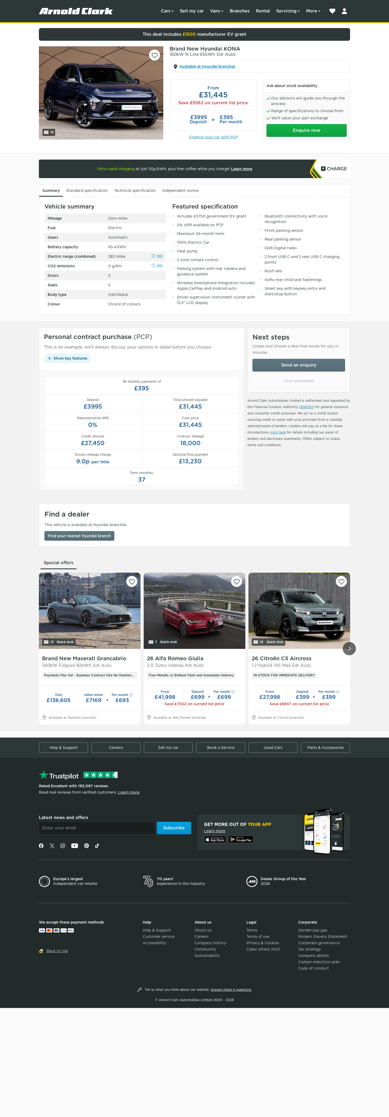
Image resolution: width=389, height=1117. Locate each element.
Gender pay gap (312, 930)
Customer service (159, 936)
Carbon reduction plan (319, 962)
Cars (165, 10)
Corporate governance (319, 943)
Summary (51, 190)
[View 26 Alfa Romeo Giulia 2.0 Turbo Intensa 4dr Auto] (194, 611)
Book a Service (220, 747)
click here (278, 432)
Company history (210, 943)
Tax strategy (309, 949)
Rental (263, 10)
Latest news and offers (63, 817)
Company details (313, 955)
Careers (116, 747)
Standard (87, 190)
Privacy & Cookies (262, 943)
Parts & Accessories (325, 747)
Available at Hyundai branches (207, 66)
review (180, 190)
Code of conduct (313, 968)
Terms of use (257, 936)
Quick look (62, 642)
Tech (135, 190)
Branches (240, 10)
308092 (306, 407)
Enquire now (306, 130)
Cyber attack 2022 (263, 949)
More (311, 10)
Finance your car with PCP (213, 137)
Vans (215, 10)
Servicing (286, 10)
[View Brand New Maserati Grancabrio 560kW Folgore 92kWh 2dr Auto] (90, 611)
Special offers (58, 562)
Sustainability (207, 955)
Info (160, 256)
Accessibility (154, 943)
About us (203, 930)
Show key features (70, 358)
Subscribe (174, 827)
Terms (251, 930)
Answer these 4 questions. (231, 990)
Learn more (241, 169)
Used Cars (273, 747)
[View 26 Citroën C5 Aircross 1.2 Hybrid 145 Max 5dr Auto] (299, 611)
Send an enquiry (298, 365)
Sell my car (192, 10)
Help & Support (63, 747)
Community (205, 949)
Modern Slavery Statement (322, 936)
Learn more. (129, 792)
